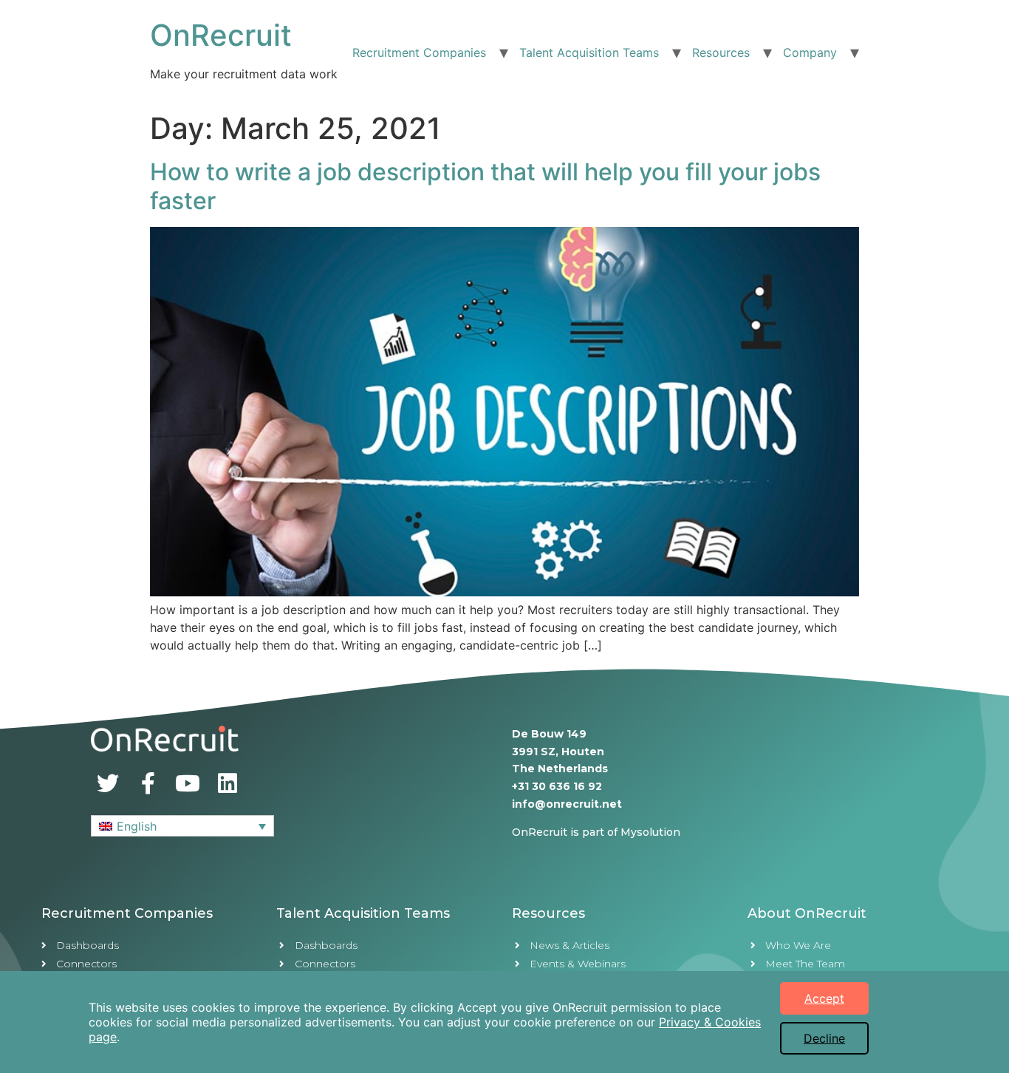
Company (810, 52)
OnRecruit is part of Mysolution (596, 832)
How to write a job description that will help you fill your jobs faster (485, 185)
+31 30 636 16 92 (557, 786)
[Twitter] (108, 783)
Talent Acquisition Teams (589, 52)
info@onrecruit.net (567, 804)
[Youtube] (188, 783)
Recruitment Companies (419, 52)
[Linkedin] (227, 783)
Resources (721, 52)
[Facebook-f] (148, 783)
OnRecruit (221, 35)
